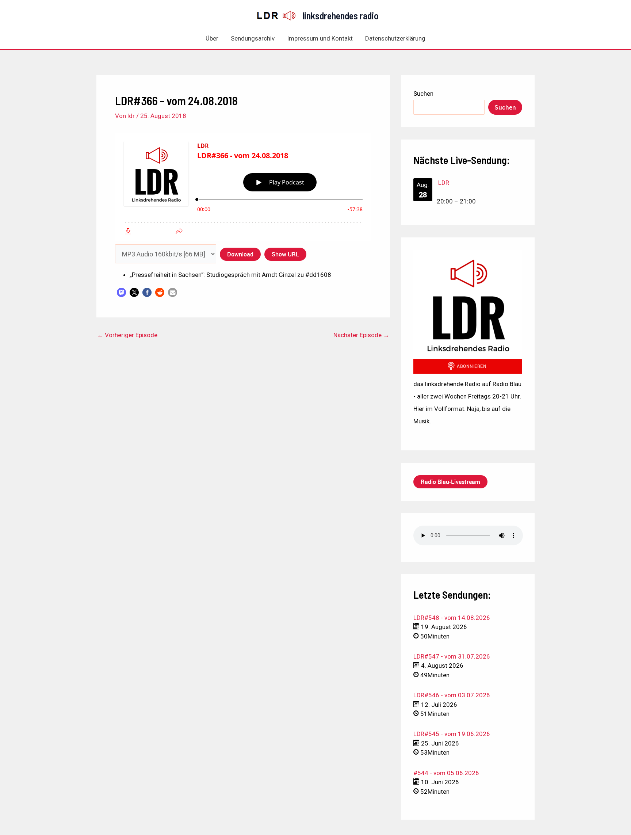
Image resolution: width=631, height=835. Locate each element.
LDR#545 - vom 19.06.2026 (451, 733)
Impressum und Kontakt (320, 38)
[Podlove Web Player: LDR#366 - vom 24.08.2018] (243, 187)
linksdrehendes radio (340, 15)
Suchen (423, 93)
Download (240, 254)
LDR (443, 182)
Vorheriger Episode (127, 335)
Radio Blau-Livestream (450, 482)
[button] (121, 292)
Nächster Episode (361, 335)
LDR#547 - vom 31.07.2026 (451, 656)
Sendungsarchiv (253, 38)
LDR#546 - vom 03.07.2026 (451, 695)
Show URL (285, 254)
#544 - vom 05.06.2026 (446, 773)
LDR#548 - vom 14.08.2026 (451, 617)
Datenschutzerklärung (395, 38)
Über (212, 38)
